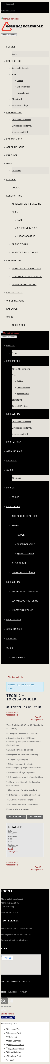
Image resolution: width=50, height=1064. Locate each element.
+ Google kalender (16, 817)
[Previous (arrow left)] (2, 1010)
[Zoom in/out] (10, 1006)
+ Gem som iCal (35, 817)
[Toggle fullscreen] (7, 1006)
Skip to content (7, 1014)
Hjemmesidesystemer (17, 992)
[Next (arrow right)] (5, 1010)
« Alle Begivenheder (14, 677)
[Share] (5, 1006)
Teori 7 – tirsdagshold (37, 718)
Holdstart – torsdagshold (12, 713)
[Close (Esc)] (2, 1006)
